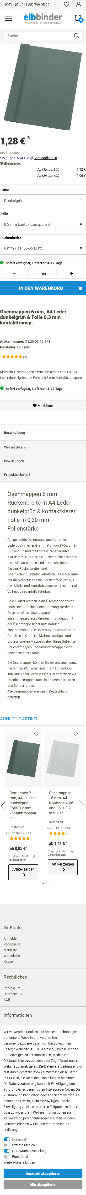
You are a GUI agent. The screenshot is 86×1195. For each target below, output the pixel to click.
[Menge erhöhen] (71, 274)
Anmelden (11, 938)
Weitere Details (15, 447)
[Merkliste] (66, 4)
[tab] (43, 432)
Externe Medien (23, 1145)
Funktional (20, 1157)
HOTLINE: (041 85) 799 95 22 (26, 5)
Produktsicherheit (17, 475)
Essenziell (19, 1139)
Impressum (12, 988)
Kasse (8, 961)
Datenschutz (13, 994)
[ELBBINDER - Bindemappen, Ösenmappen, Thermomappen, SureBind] (43, 18)
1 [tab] (43, 883)
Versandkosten (45, 158)
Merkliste (45, 406)
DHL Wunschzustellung (29, 1151)
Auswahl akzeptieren (43, 1173)
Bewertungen (14, 461)
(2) (25, 357)
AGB (7, 1000)
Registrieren (12, 944)
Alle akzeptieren (43, 1185)
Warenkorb (12, 956)
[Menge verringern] (14, 274)
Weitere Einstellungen (19, 1162)
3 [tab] (50, 883)
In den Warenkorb (41, 288)
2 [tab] (46, 883)
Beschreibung (14, 433)
